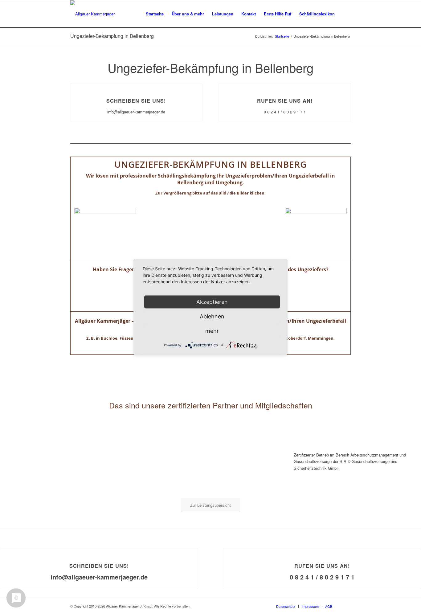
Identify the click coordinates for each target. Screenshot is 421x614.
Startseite (282, 36)
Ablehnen (212, 316)
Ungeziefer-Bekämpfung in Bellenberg (112, 35)
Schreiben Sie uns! (136, 100)
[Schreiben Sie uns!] (136, 84)
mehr (212, 331)
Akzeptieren (212, 302)
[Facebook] (346, 606)
